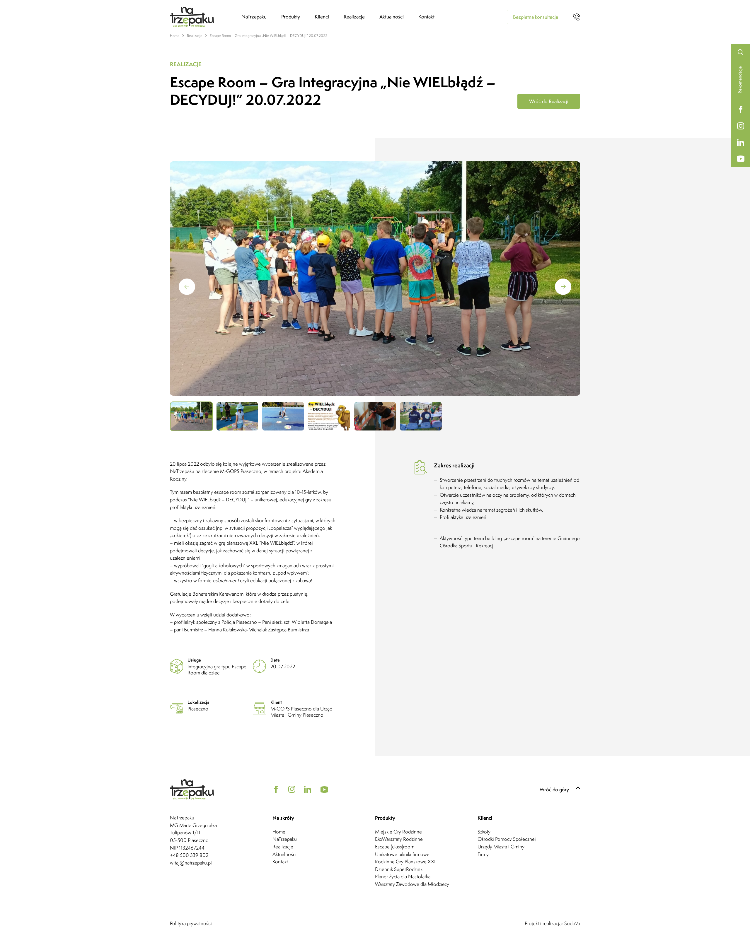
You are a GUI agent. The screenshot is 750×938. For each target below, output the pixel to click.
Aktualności (391, 16)
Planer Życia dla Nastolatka (402, 876)
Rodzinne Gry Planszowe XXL (406, 861)
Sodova (572, 923)
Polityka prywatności (191, 923)
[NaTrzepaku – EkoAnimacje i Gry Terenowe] (205, 17)
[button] (563, 287)
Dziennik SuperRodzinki (399, 869)
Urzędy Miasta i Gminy (501, 846)
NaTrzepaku (254, 16)
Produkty (290, 16)
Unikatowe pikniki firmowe (402, 854)
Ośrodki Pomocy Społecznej (507, 839)
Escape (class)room (394, 846)
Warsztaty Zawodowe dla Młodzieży (412, 884)
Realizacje (354, 16)
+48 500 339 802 (189, 855)
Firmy (483, 854)
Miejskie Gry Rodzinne (398, 831)
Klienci (322, 16)
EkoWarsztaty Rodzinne (399, 839)
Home (278, 831)
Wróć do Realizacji (548, 101)
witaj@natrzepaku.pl (191, 863)
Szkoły (484, 831)
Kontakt (426, 16)
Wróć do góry (555, 789)
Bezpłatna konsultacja (535, 17)
